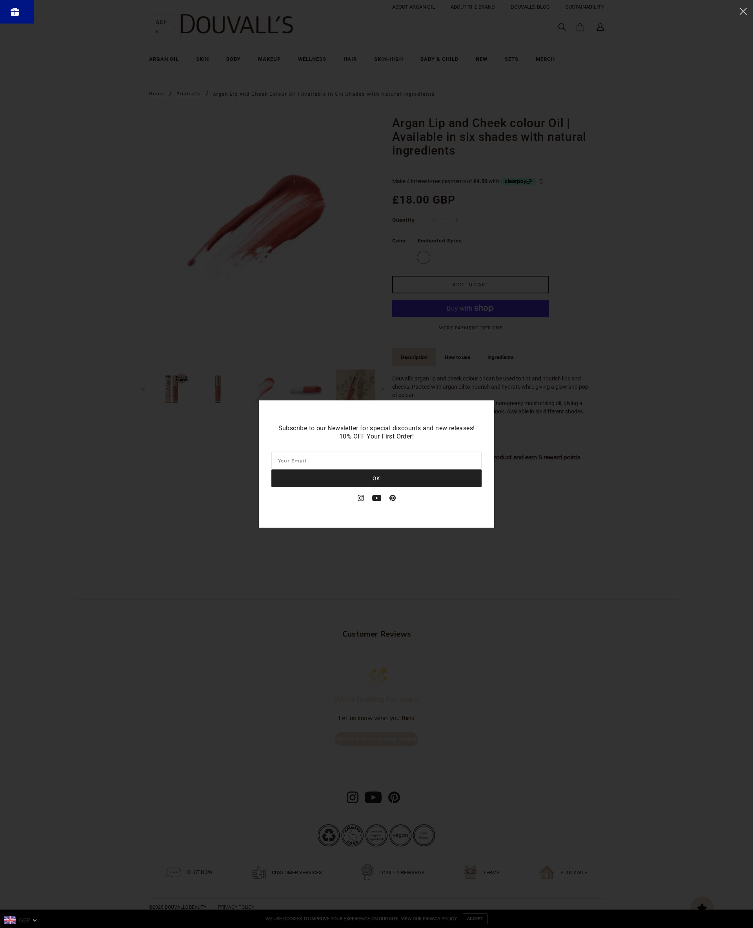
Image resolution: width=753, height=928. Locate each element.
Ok (376, 478)
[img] (361, 498)
